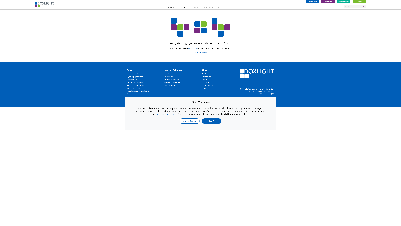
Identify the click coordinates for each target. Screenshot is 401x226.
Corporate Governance (172, 82)
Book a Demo (313, 2)
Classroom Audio (132, 80)
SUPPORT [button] (195, 7)
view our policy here (167, 114)
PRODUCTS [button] (183, 7)
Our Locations (207, 82)
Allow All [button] (211, 121)
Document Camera (133, 94)
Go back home (200, 52)
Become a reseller (208, 85)
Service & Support (343, 2)
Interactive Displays (133, 74)
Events (204, 74)
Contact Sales (328, 2)
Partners (359, 2)
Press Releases (207, 77)
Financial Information (171, 80)
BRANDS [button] (171, 7)
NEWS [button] (220, 7)
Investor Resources (171, 85)
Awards (204, 80)
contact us (193, 48)
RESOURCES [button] (208, 7)
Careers (204, 88)
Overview (167, 74)
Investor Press (169, 77)
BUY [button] (228, 7)
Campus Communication (135, 82)
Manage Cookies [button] (189, 121)
